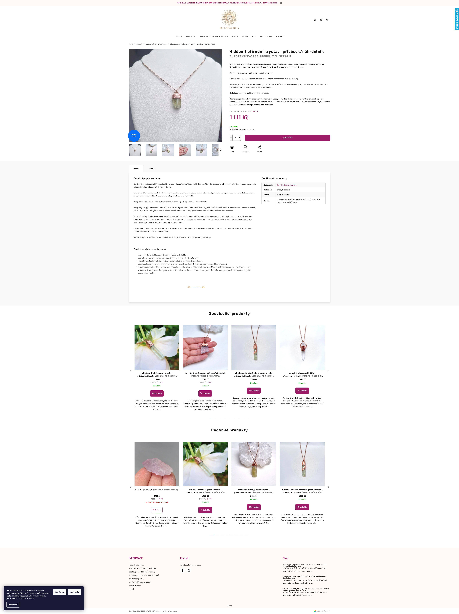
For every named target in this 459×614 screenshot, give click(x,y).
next (328, 371)
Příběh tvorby (135, 585)
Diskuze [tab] (152, 168)
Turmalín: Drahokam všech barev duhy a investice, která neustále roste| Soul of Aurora (306, 589)
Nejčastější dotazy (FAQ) (139, 582)
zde (32, 598)
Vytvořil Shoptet (323, 611)
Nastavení (13, 604)
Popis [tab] (136, 168)
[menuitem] (178, 36)
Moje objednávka (136, 565)
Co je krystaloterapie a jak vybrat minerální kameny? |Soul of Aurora (305, 577)
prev (131, 371)
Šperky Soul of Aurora (287, 185)
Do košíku (288, 138)
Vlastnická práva (136, 579)
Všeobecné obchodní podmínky (142, 568)
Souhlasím (74, 592)
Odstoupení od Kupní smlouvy (142, 572)
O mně (131, 589)
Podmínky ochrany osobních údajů (144, 575)
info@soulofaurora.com (190, 565)
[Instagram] (189, 570)
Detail (155, 510)
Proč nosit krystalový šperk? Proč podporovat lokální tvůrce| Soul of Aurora (305, 565)
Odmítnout (60, 592)
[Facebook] (183, 570)
